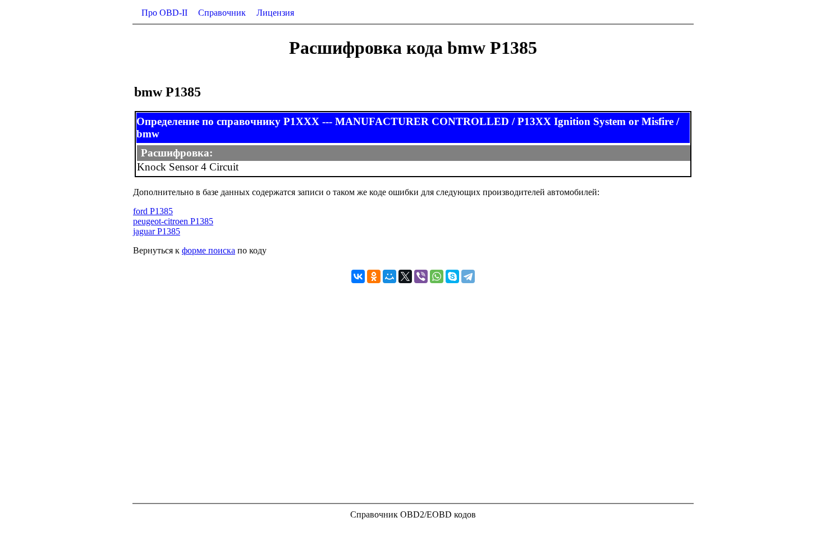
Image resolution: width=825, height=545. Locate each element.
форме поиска (208, 250)
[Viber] (421, 276)
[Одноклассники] (374, 276)
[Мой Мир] (389, 276)
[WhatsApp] (436, 276)
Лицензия (275, 12)
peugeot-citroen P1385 (173, 221)
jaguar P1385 (156, 231)
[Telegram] (468, 276)
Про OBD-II (164, 12)
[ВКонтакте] (358, 276)
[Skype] (452, 276)
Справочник (222, 12)
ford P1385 (153, 211)
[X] (405, 276)
